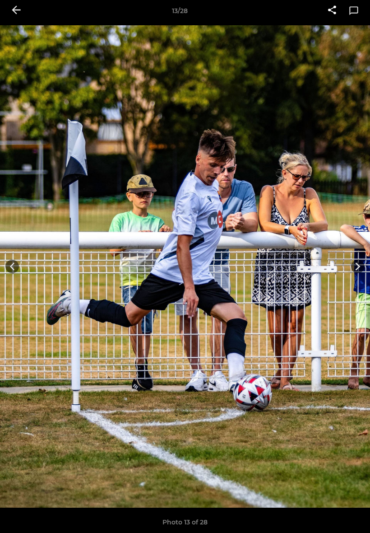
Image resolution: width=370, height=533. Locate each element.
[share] (332, 11)
